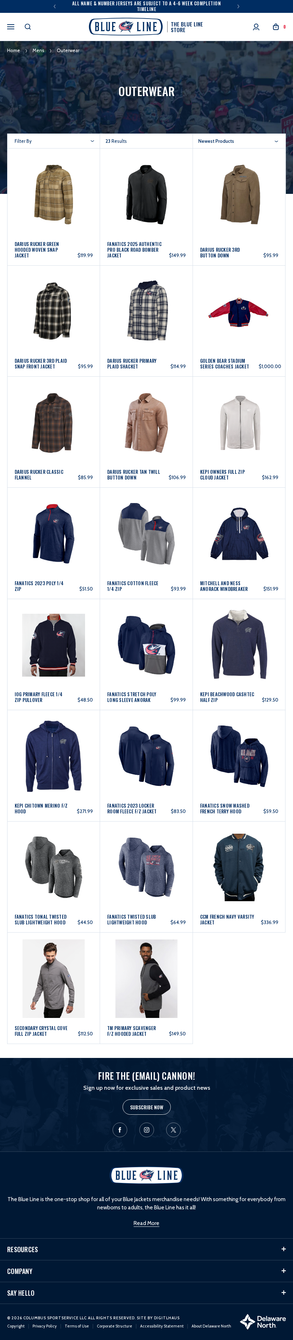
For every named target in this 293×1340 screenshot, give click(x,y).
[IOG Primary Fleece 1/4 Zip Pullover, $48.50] (54, 648)
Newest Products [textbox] (216, 141)
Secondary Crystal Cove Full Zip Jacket (41, 1031)
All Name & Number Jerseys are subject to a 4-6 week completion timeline (146, 6)
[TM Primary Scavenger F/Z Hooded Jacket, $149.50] (146, 982)
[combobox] (238, 141)
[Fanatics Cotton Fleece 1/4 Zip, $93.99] (146, 537)
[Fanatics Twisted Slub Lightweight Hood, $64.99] (146, 871)
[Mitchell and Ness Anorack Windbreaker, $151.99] (239, 537)
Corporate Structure (114, 1326)
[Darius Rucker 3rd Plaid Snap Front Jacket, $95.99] (54, 315)
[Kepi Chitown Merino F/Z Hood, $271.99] (54, 759)
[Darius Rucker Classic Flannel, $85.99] (54, 426)
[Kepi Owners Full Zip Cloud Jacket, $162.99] (239, 426)
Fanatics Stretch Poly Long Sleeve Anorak (131, 697)
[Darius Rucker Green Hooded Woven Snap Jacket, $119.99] (54, 200)
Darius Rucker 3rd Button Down (220, 252)
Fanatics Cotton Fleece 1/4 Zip (133, 586)
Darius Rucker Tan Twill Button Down (133, 474)
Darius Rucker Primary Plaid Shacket (132, 363)
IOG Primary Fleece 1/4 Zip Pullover (39, 697)
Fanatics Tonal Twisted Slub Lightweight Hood (41, 919)
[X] (173, 1130)
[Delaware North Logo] (263, 1321)
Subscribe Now (146, 1107)
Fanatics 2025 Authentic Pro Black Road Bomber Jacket (134, 249)
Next (238, 6)
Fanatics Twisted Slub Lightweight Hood (131, 919)
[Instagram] (146, 1130)
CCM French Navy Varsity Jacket (227, 919)
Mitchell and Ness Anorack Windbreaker (224, 586)
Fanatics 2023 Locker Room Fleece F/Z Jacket (132, 808)
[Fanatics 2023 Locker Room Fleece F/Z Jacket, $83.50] (146, 759)
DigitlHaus (167, 1317)
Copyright (16, 1326)
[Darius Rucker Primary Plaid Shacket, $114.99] (146, 315)
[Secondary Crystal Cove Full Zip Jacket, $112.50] (54, 982)
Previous (55, 6)
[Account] (256, 27)
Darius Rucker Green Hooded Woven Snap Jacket (37, 249)
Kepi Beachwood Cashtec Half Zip (227, 697)
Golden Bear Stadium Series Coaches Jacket (224, 363)
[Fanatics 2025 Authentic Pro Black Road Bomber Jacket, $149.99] (146, 200)
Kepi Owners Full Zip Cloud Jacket (222, 474)
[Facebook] (120, 1130)
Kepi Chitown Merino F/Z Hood (41, 808)
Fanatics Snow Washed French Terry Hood (224, 808)
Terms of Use (77, 1326)
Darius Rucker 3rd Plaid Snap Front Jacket (41, 363)
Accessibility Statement (162, 1326)
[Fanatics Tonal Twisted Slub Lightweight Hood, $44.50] (54, 871)
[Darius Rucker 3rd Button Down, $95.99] (239, 200)
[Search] (28, 27)
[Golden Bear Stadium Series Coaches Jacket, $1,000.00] (239, 315)
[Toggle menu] (10, 25)
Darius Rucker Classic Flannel (39, 474)
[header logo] (146, 1174)
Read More (146, 1223)
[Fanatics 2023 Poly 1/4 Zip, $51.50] (54, 537)
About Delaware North (211, 1326)
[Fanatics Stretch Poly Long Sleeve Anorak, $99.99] (146, 648)
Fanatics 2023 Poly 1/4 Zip (39, 586)
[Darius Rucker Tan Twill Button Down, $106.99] (146, 426)
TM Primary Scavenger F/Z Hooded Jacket (131, 1031)
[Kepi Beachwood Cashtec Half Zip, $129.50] (239, 648)
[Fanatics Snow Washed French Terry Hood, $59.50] (239, 759)
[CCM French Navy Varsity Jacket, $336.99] (239, 871)
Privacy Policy (45, 1326)
